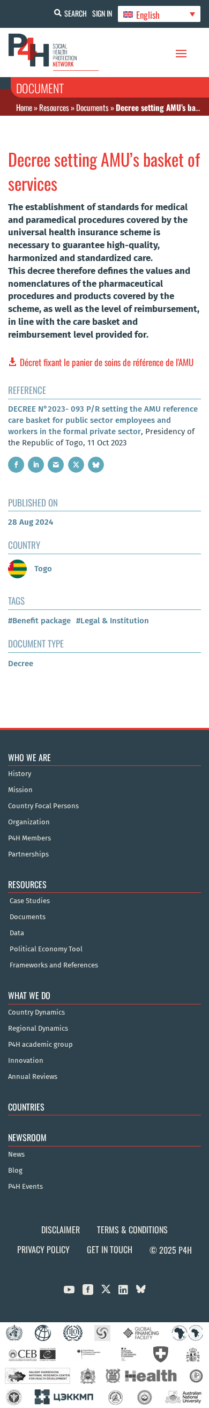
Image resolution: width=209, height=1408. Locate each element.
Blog (15, 1170)
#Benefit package (39, 620)
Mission (20, 790)
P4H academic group (40, 1044)
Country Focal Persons (43, 806)
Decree (20, 663)
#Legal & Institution (112, 620)
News (16, 1154)
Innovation (25, 1060)
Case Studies (30, 901)
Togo (42, 568)
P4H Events (25, 1186)
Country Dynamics (36, 1012)
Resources (54, 107)
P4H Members (29, 838)
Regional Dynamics (38, 1028)
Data (17, 933)
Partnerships (28, 854)
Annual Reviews (32, 1077)
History (19, 774)
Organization (29, 822)
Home (24, 107)
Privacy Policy (43, 1249)
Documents (92, 107)
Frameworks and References (54, 965)
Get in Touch (109, 1249)
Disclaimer (60, 1229)
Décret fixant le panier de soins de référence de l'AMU (106, 362)
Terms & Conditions (132, 1229)
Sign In (102, 13)
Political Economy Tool (46, 949)
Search (75, 13)
